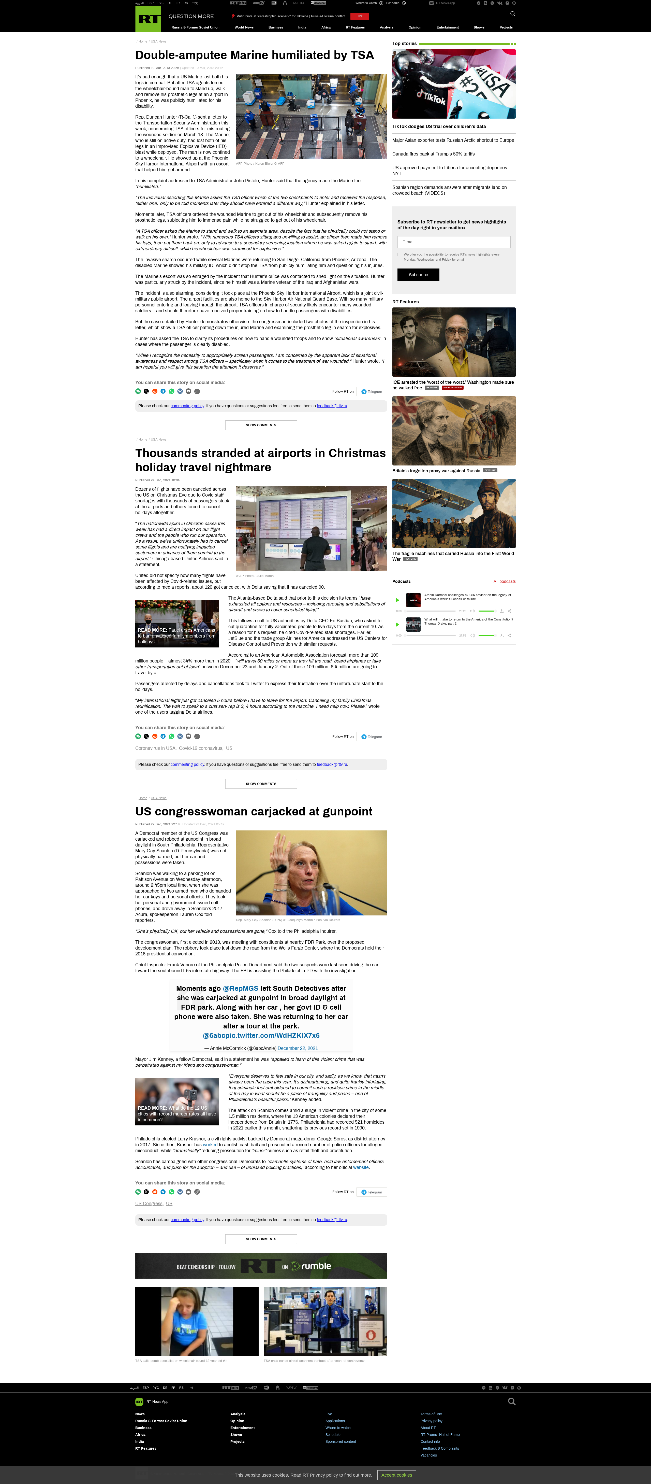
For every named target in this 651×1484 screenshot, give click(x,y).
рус (156, 1388)
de (165, 1388)
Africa (326, 27)
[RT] (238, 3)
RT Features (355, 27)
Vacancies (429, 1455)
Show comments (261, 425)
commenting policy (187, 406)
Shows (479, 27)
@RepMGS (240, 988)
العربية (139, 3)
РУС (160, 3)
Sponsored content (341, 1442)
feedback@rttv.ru (332, 406)
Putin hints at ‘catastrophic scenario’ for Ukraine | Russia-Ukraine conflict (291, 16)
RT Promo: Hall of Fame (440, 1435)
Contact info (430, 1442)
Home (143, 41)
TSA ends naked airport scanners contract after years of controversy (314, 1361)
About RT (428, 1428)
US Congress (148, 1203)
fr (173, 1388)
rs (181, 1388)
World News (244, 27)
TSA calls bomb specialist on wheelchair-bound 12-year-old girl (181, 1361)
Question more (191, 16)
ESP (150, 3)
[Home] (148, 19)
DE (170, 3)
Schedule (333, 1435)
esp (146, 1388)
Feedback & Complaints (440, 1448)
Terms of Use (431, 1414)
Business (276, 27)
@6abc (214, 1035)
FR (178, 3)
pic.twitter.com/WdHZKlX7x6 (272, 1035)
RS (186, 3)
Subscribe (418, 274)
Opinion (415, 27)
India (302, 27)
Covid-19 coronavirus (200, 748)
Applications (335, 1421)
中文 (195, 3)
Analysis (386, 27)
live (360, 16)
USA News (159, 41)
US (229, 748)
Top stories (404, 43)
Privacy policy (431, 1421)
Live (329, 1414)
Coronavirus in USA (155, 748)
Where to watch (338, 1428)
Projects (506, 27)
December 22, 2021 (298, 1048)
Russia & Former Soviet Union (195, 27)
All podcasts (505, 581)
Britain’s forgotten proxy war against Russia (437, 470)
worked (210, 1144)
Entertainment (448, 27)
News (140, 1414)
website (361, 1167)
